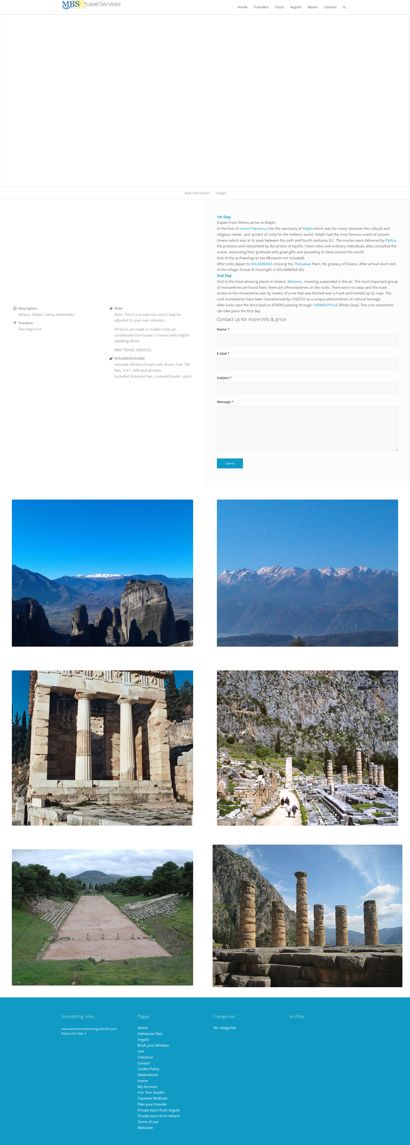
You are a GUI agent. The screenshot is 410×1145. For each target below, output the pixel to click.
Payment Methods (153, 1098)
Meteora (294, 281)
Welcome (145, 1127)
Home (143, 1080)
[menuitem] (243, 7)
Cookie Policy (148, 1068)
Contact (144, 1063)
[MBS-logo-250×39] (91, 7)
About (143, 1027)
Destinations (148, 1074)
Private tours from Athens (159, 1115)
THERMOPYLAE (325, 305)
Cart (141, 1051)
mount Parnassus (253, 228)
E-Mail (223, 353)
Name (223, 329)
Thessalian (302, 263)
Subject (224, 377)
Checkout (145, 1057)
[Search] (344, 7)
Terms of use (148, 1121)
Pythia (391, 240)
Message (225, 401)
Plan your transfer (152, 1104)
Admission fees (150, 1033)
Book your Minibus (153, 1045)
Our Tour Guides (151, 1092)
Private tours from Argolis (159, 1110)
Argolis (143, 1039)
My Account (147, 1086)
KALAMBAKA (261, 263)
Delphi (308, 228)
